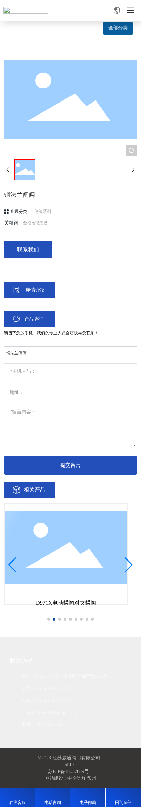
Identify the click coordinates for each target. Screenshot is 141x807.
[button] (48, 619)
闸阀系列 (43, 211)
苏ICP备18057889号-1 (70, 771)
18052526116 (49, 724)
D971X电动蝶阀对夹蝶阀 (66, 603)
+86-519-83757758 (52, 688)
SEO (69, 764)
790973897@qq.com (56, 712)
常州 (91, 778)
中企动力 (76, 778)
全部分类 (118, 28)
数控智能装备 (35, 222)
